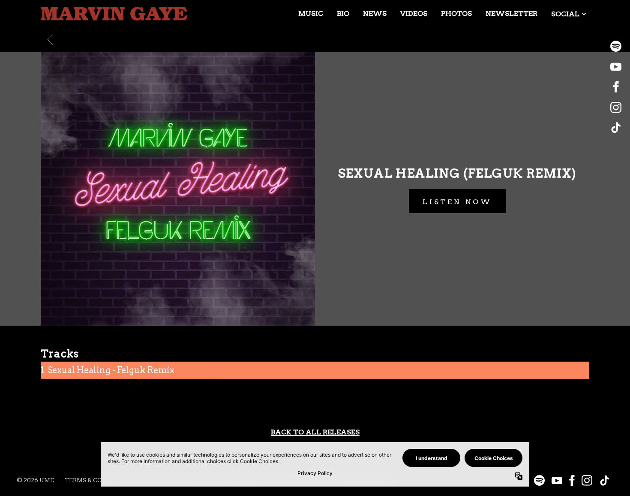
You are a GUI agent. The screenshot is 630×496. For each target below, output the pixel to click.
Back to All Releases (315, 432)
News (375, 13)
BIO (343, 13)
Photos (456, 13)
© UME (35, 480)
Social (565, 14)
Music (310, 13)
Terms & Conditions (99, 480)
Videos (413, 13)
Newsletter (511, 13)
